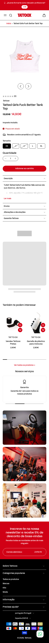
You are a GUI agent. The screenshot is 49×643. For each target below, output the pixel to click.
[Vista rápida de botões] (20, 325)
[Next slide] (28, 86)
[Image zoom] (24, 57)
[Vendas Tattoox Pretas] (13, 322)
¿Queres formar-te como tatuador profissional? (26, 3)
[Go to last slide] (21, 86)
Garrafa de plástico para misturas (36, 342)
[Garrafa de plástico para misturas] (36, 322)
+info (25, 7)
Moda (5, 592)
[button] (24, 169)
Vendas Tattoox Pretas (13, 342)
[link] (34, 365)
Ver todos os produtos (23, 365)
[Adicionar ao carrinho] (20, 330)
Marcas (6, 583)
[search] (11, 15)
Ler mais (7, 198)
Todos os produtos (11, 579)
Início (8, 23)
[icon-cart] (43, 15)
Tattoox (28, 638)
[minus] (5, 158)
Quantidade (9, 153)
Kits (4, 587)
